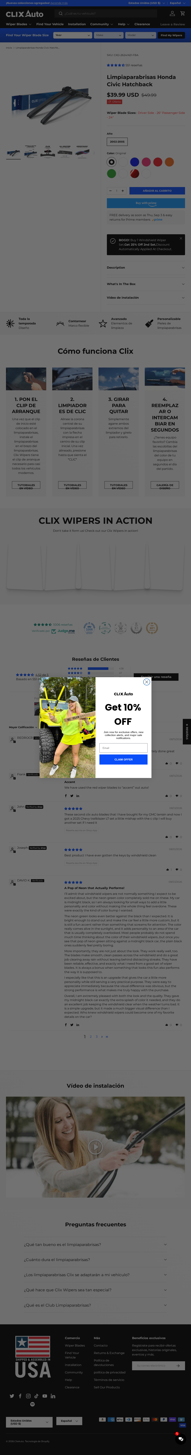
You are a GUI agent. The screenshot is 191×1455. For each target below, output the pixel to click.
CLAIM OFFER (124, 759)
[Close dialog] (146, 682)
